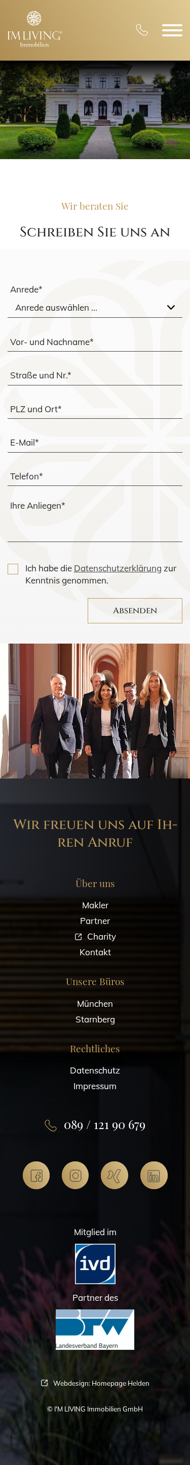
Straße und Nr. (40, 375)
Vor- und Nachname (52, 341)
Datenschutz (95, 1070)
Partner (95, 920)
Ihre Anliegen (37, 505)
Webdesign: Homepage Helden (101, 1383)
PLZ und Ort (36, 408)
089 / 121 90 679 (142, 30)
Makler (95, 905)
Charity (101, 936)
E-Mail (24, 442)
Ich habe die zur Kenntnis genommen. (100, 574)
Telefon (26, 475)
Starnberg (95, 1019)
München (95, 1003)
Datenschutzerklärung (118, 568)
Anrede (26, 289)
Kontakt (95, 952)
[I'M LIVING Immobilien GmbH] (35, 29)
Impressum (95, 1086)
